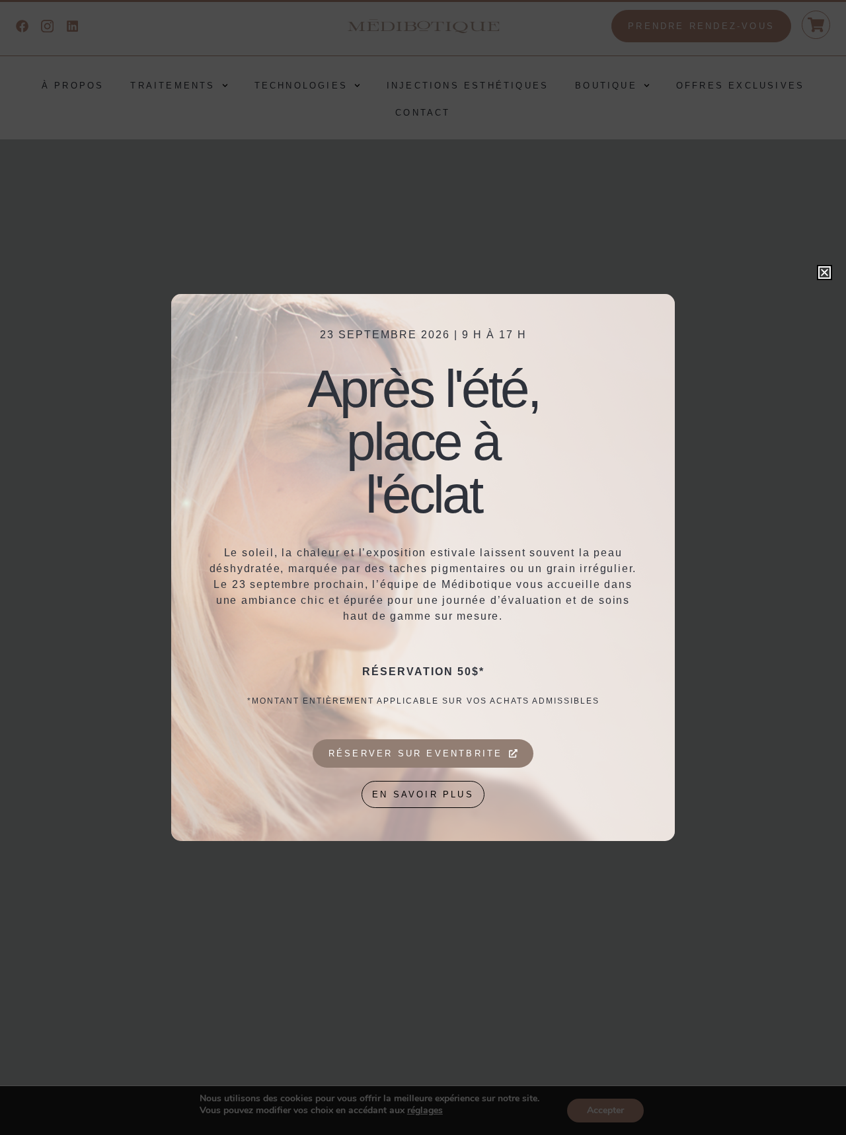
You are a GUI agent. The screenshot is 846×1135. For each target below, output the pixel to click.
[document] (423, 567)
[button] (824, 272)
